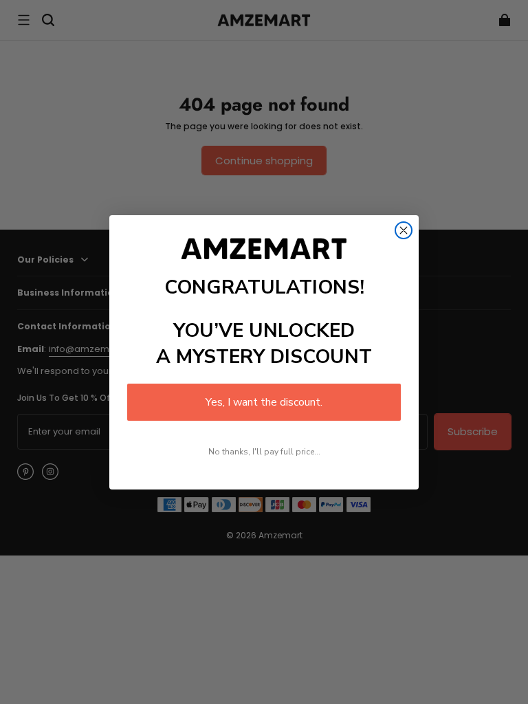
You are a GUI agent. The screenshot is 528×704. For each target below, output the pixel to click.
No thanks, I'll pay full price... (264, 451)
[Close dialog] (403, 230)
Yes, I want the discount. (264, 402)
